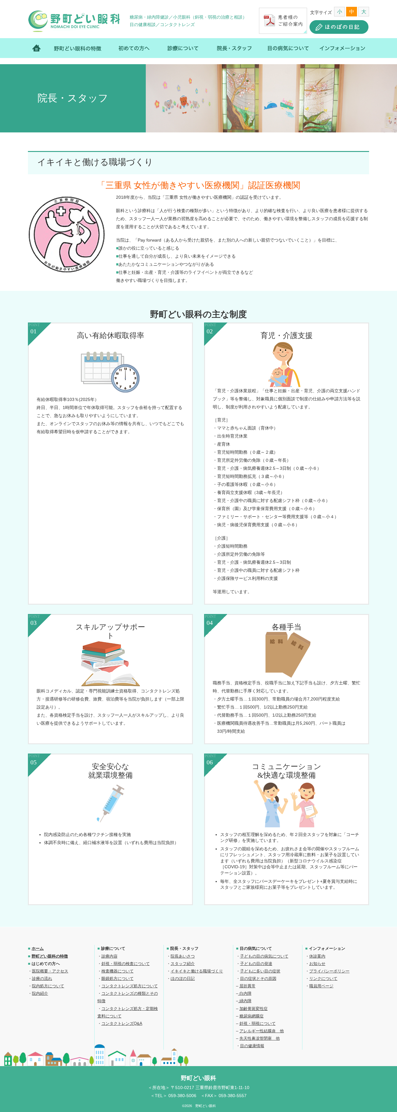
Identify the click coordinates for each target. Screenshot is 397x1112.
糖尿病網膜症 (251, 1016)
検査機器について (117, 971)
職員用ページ (321, 986)
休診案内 (317, 956)
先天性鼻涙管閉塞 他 (259, 1038)
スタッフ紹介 (183, 963)
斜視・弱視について (257, 1023)
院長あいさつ (183, 956)
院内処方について (48, 986)
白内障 (245, 993)
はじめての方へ (46, 963)
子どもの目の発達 (256, 963)
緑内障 (245, 1001)
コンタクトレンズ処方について (129, 986)
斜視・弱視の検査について (125, 963)
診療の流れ (42, 978)
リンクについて (323, 978)
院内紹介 (40, 993)
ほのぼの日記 (183, 978)
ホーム (39, 47)
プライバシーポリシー (329, 971)
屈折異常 (247, 986)
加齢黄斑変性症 (253, 1008)
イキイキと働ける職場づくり (197, 971)
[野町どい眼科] (74, 21)
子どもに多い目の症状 (260, 971)
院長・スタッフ (233, 47)
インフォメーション (339, 47)
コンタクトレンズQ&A (121, 1023)
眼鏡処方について (117, 978)
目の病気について (287, 47)
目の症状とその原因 (258, 978)
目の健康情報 (252, 1045)
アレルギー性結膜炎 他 (261, 1031)
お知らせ (317, 963)
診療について (182, 47)
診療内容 (109, 956)
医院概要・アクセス (50, 971)
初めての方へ (134, 47)
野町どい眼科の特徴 (78, 47)
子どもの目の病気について (264, 956)
